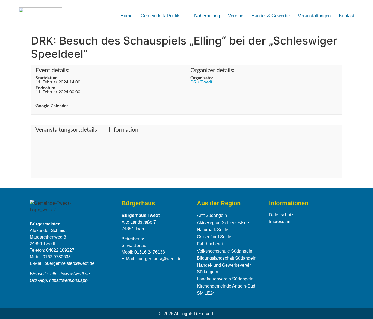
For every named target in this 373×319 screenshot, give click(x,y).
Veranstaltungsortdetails (66, 130)
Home (126, 15)
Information (123, 130)
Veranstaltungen (314, 15)
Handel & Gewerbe (270, 15)
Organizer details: (212, 70)
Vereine (235, 15)
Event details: (52, 70)
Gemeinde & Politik (160, 15)
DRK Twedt (201, 82)
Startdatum (46, 78)
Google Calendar (51, 106)
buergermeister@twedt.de (69, 263)
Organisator (201, 78)
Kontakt (346, 15)
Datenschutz (281, 215)
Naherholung (207, 15)
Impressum (279, 221)
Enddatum (45, 88)
